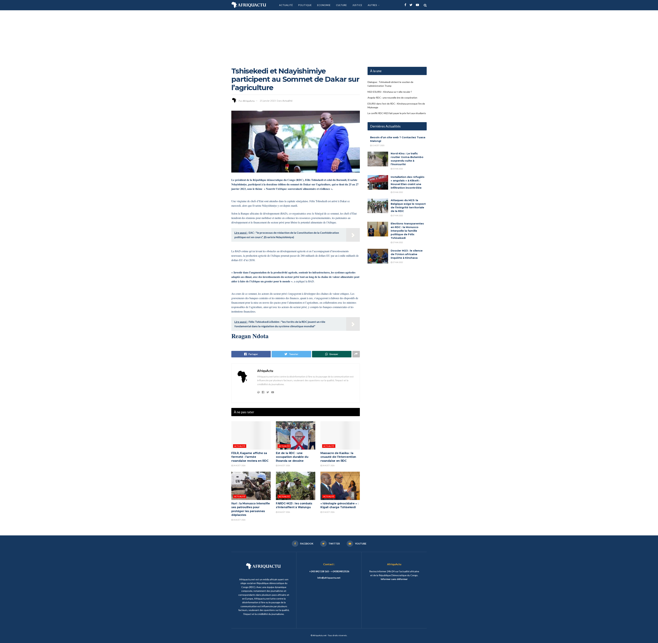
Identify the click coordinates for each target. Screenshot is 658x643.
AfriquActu (249, 100)
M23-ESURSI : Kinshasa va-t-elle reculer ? (390, 91)
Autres (372, 5)
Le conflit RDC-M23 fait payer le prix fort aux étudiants (397, 113)
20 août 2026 (239, 520)
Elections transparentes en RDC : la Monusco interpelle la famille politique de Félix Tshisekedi (407, 231)
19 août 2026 (328, 512)
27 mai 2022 (397, 215)
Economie (324, 5)
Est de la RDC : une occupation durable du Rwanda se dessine (292, 456)
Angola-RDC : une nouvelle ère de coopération (392, 97)
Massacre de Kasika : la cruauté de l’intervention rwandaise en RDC (338, 456)
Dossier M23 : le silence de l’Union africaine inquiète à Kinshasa (407, 254)
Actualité (286, 5)
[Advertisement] (329, 36)
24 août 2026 (239, 465)
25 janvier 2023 (268, 100)
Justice (357, 5)
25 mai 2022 (397, 169)
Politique (305, 5)
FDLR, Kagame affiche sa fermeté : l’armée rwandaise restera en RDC (249, 456)
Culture (341, 5)
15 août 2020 (378, 145)
